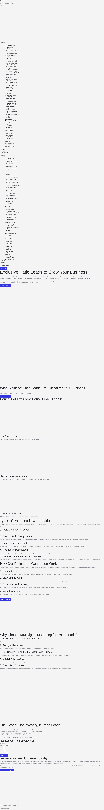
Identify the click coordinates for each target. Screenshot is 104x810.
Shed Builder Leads (11, 76)
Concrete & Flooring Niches (11, 79)
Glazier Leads (10, 112)
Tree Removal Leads (11, 104)
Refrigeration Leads (9, 133)
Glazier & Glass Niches (10, 109)
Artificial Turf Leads (11, 98)
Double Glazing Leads (12, 111)
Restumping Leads (9, 131)
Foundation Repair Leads (10, 95)
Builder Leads (8, 58)
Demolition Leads (8, 87)
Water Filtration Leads (9, 146)
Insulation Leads (8, 119)
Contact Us (4, 151)
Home (3, 42)
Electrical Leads (8, 90)
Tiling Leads (7, 141)
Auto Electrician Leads (12, 48)
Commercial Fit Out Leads (12, 64)
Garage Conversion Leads (12, 68)
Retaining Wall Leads (9, 135)
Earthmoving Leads (9, 88)
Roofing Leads (8, 136)
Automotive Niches (9, 47)
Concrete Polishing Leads (12, 82)
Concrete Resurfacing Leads (13, 84)
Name (1, 743)
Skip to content (3, 0)
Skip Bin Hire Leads (9, 138)
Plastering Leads (8, 127)
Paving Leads (8, 123)
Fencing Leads (8, 93)
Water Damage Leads (9, 143)
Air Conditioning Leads (10, 45)
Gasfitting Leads (8, 108)
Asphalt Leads (8, 56)
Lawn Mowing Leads (11, 103)
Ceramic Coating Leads (12, 52)
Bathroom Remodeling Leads (13, 60)
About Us (4, 149)
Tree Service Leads (11, 106)
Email (1, 749)
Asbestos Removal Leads (10, 55)
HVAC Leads (7, 117)
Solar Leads (7, 139)
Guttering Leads (8, 116)
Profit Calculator (5, 152)
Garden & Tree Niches (9, 96)
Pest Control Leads (9, 125)
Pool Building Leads (9, 130)
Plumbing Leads (8, 128)
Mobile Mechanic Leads (12, 53)
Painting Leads (8, 122)
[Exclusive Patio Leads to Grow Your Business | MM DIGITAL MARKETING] (24, 39)
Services (4, 44)
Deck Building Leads (11, 66)
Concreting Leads (11, 80)
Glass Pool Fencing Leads (13, 114)
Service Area (3, 753)
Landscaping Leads (11, 101)
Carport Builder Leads (12, 63)
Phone (1, 747)
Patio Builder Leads (11, 74)
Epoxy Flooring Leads (12, 85)
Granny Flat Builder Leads (12, 69)
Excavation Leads (8, 92)
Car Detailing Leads (11, 50)
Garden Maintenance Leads (13, 100)
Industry (2, 751)
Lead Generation (6, 147)
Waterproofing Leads (9, 144)
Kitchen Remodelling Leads (13, 72)
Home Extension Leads (12, 71)
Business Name (3, 745)
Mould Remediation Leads (10, 120)
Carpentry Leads (8, 77)
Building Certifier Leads (12, 61)
